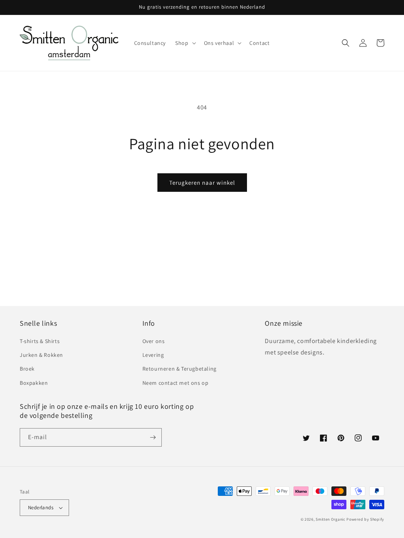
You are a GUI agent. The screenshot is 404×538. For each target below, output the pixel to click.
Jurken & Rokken (41, 354)
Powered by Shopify (365, 519)
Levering (153, 354)
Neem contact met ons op (175, 382)
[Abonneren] (152, 437)
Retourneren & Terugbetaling (179, 368)
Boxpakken (34, 382)
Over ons (153, 341)
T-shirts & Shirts (40, 341)
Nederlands (40, 507)
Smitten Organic (331, 519)
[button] (184, 43)
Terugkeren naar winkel (202, 182)
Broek (27, 368)
